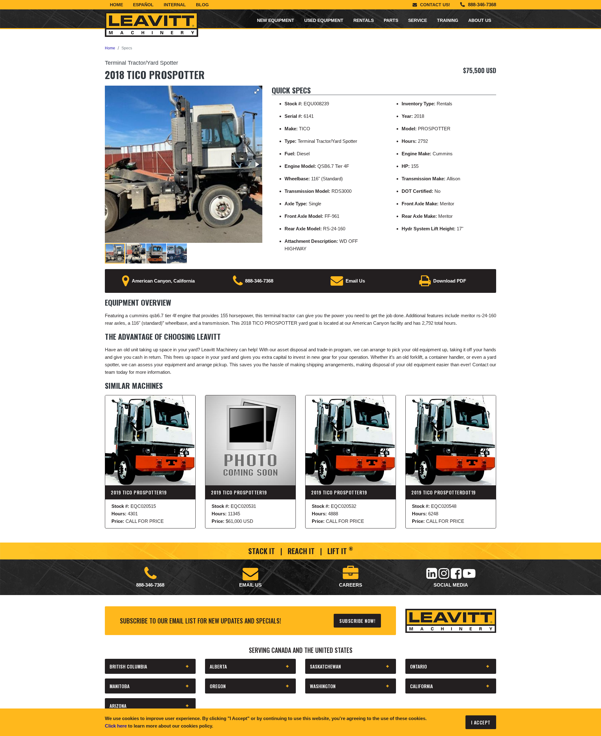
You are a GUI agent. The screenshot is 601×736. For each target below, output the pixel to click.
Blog (202, 4)
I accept (481, 722)
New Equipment (275, 20)
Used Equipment (323, 20)
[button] (257, 91)
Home (116, 4)
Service (417, 20)
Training (447, 20)
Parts (391, 20)
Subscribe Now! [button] (357, 620)
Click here (116, 725)
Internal (175, 4)
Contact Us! (435, 4)
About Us (479, 20)
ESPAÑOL (143, 4)
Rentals (363, 20)
